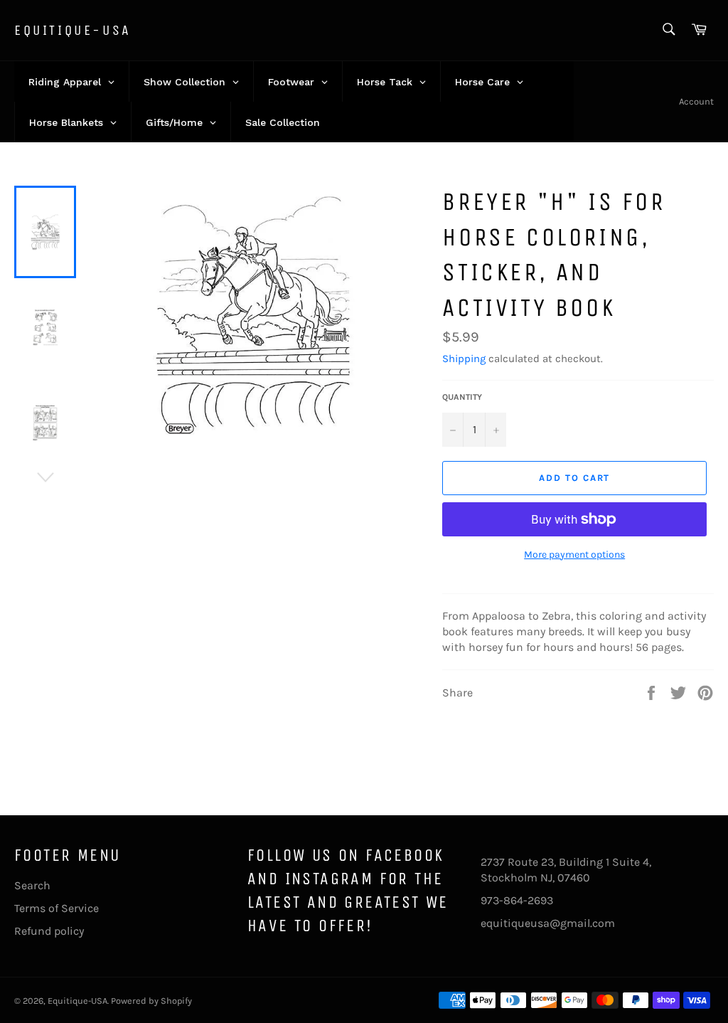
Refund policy (49, 931)
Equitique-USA (73, 30)
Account (696, 101)
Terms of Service (56, 908)
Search (32, 885)
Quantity (462, 397)
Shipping (464, 358)
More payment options (574, 554)
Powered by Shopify (151, 1000)
